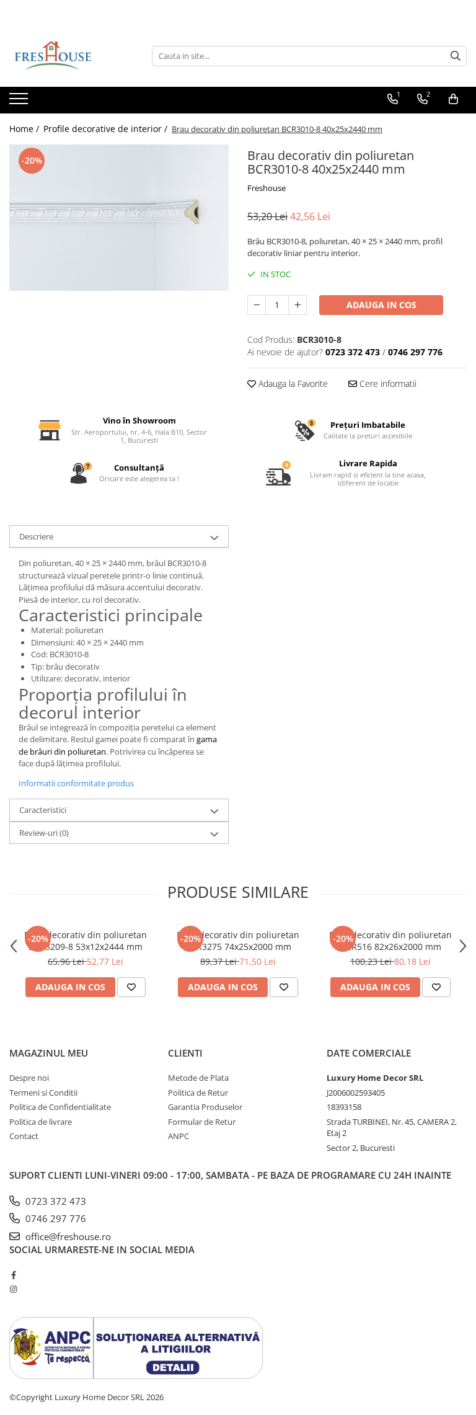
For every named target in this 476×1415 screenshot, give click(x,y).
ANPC (178, 1136)
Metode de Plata (198, 1077)
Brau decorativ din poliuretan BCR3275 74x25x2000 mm (238, 940)
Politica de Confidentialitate (60, 1106)
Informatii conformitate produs (76, 783)
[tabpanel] (119, 217)
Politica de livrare (40, 1121)
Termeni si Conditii (43, 1092)
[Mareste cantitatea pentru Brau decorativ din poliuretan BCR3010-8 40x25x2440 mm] (297, 305)
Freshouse (266, 187)
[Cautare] (455, 56)
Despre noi (29, 1077)
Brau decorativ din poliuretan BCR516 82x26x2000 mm (390, 940)
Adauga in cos (381, 305)
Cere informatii (386, 383)
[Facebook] (13, 1274)
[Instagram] (13, 1289)
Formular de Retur (202, 1121)
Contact (23, 1136)
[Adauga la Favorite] (131, 987)
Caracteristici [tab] (42, 809)
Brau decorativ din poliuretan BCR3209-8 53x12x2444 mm (85, 940)
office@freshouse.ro (67, 1236)
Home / (25, 129)
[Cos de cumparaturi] (453, 99)
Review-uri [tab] (44, 832)
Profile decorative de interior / (106, 129)
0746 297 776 (54, 1218)
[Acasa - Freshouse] (71, 56)
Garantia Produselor (205, 1106)
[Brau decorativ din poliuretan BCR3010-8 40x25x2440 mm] (119, 217)
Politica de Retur (198, 1092)
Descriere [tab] (36, 536)
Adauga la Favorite (292, 383)
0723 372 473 (54, 1201)
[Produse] (20, 102)
